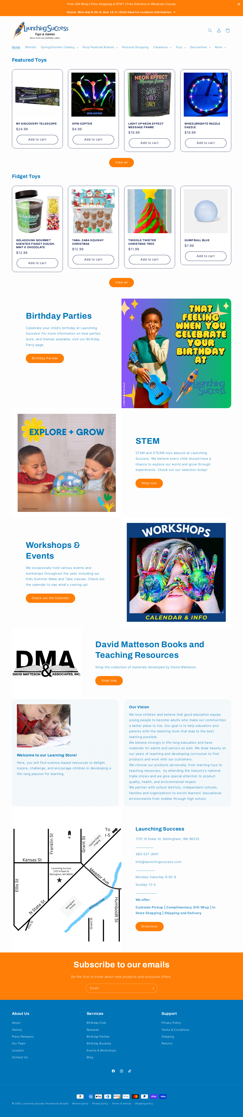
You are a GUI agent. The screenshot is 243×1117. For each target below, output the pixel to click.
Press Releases (23, 1036)
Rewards (93, 1029)
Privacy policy (100, 1103)
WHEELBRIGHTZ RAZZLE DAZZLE (202, 125)
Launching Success (33, 1103)
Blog (90, 1057)
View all (121, 162)
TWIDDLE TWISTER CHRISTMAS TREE (142, 242)
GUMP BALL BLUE (197, 240)
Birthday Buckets (99, 1043)
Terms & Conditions (175, 1029)
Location (18, 1050)
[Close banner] (239, 4)
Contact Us (20, 1057)
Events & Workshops (101, 1050)
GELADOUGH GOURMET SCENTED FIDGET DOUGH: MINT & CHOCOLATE (35, 244)
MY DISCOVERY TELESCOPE (36, 123)
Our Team (19, 1043)
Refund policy (80, 1103)
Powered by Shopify (57, 1103)
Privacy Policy (171, 1022)
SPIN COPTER (82, 123)
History (17, 1029)
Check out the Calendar (50, 598)
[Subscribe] (152, 988)
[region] (121, 4)
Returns (167, 1043)
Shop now (149, 483)
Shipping (168, 1036)
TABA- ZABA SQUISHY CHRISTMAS (88, 242)
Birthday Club (96, 1022)
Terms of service (121, 1103)
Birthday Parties (45, 358)
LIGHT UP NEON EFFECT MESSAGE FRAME (145, 125)
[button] (59, 47)
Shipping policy (144, 1103)
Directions (149, 926)
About (16, 1022)
